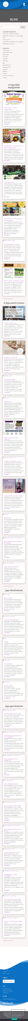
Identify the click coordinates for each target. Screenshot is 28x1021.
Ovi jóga (4, 73)
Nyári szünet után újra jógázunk (11, 438)
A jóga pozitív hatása (7, 52)
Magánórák (7, 402)
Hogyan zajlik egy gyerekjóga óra (13, 922)
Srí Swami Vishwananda (8, 75)
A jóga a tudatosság (10, 323)
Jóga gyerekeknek (7, 67)
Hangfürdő (5, 58)
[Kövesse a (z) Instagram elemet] (21, 7)
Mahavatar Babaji (9, 379)
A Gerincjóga (8, 664)
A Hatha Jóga (8, 686)
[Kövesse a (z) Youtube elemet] (24, 7)
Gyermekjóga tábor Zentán (12, 806)
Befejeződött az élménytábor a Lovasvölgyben (13, 41)
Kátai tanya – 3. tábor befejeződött (10, 33)
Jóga (4, 63)
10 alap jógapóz (6, 50)
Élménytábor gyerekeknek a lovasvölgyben (13, 736)
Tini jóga (5, 77)
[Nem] (26, 1016)
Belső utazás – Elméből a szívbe (14, 281)
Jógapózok (5, 69)
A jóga (6, 642)
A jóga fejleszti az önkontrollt (13, 496)
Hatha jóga (5, 60)
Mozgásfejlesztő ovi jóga (8, 43)
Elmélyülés (7, 518)
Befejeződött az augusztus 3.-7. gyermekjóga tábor (13, 146)
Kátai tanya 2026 (6, 39)
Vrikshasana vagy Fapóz (11, 620)
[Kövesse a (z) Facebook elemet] (19, 7)
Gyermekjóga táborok (11, 784)
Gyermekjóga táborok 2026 (12, 714)
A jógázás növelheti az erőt (12, 461)
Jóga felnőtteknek (7, 65)
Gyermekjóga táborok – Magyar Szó (11, 759)
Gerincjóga (5, 56)
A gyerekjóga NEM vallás (11, 852)
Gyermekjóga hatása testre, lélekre (12, 830)
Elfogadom (14, 1019)
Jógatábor (5, 71)
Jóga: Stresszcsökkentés (11, 567)
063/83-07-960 (8, 981)
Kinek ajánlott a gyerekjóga (12, 899)
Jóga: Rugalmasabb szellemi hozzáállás (12, 542)
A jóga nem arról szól (10, 357)
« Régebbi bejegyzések (8, 298)
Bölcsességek (6, 54)
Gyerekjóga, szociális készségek (10, 875)
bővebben (7, 124)
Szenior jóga (8, 598)
